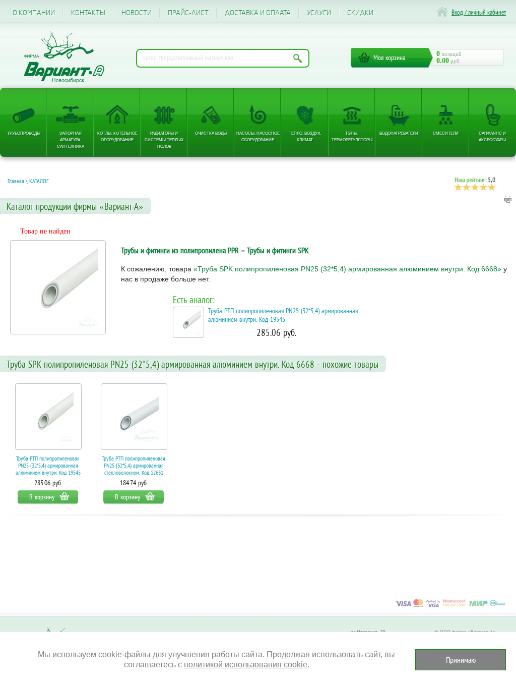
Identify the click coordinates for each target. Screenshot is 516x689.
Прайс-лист (188, 13)
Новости (136, 13)
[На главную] (64, 57)
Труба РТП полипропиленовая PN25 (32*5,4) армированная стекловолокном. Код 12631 (133, 465)
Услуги (319, 13)
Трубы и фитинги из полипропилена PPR (180, 250)
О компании (34, 13)
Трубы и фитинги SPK (278, 250)
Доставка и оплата (258, 13)
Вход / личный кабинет (479, 12)
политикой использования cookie (245, 664)
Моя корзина (389, 57)
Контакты (88, 13)
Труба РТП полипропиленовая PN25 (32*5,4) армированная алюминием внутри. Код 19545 (283, 315)
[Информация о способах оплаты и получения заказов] (450, 606)
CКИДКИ (360, 13)
